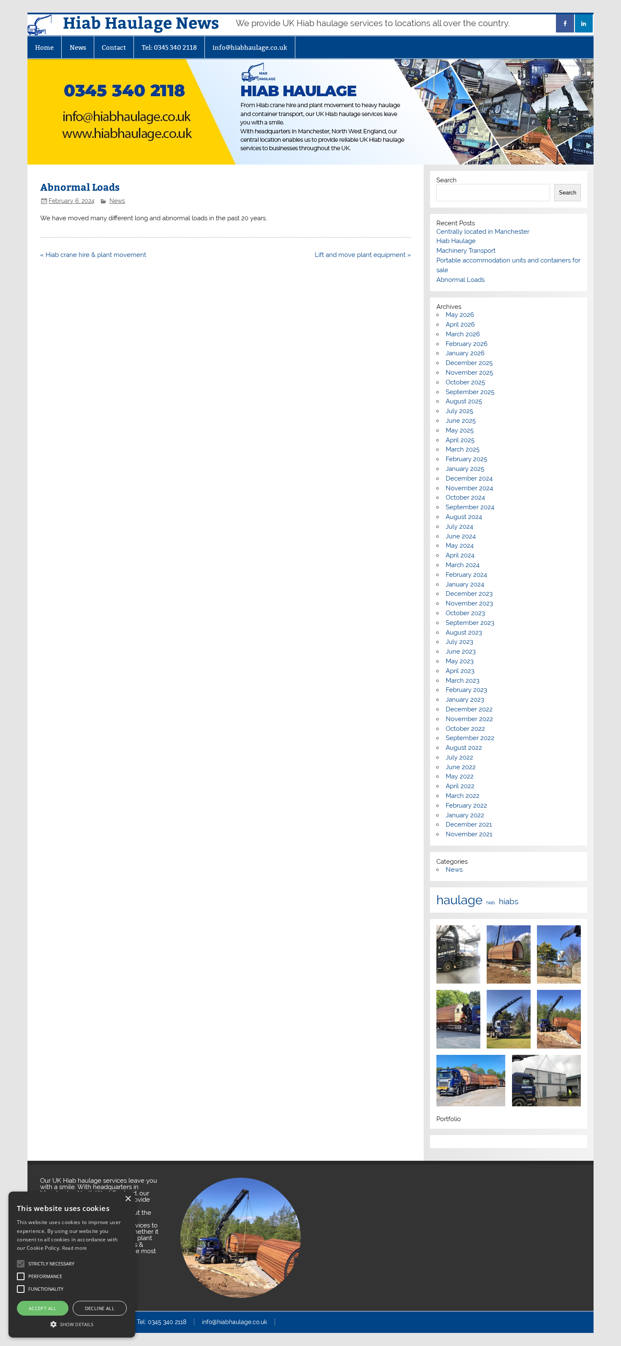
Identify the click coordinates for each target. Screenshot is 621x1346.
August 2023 (464, 632)
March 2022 (462, 796)
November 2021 (469, 834)
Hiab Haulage (456, 241)
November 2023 (469, 603)
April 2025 (460, 440)
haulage (459, 900)
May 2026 (460, 315)
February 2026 (467, 344)
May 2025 (460, 430)
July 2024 (459, 526)
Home (44, 47)
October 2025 (465, 382)
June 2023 (461, 651)
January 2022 (465, 815)
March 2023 (462, 680)
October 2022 (465, 728)
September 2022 (470, 738)
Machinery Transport (466, 250)
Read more (74, 1248)
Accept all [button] (43, 1308)
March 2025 (462, 449)
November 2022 (469, 719)
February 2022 (466, 805)
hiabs (508, 901)
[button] (72, 1323)
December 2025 (469, 363)
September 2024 (470, 507)
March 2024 (462, 565)
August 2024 (464, 517)
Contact (114, 47)
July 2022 (459, 757)
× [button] (128, 1199)
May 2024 (460, 545)
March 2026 (463, 334)
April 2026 (460, 324)
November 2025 (469, 372)
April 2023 (460, 671)
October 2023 (465, 613)
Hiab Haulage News (141, 22)
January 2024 (465, 584)
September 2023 (470, 623)
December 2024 (469, 478)
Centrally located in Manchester (482, 231)
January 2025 (465, 469)
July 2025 (459, 411)
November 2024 (469, 488)
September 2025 (470, 392)
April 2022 (460, 786)
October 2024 (465, 497)
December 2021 (469, 824)
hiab (490, 902)
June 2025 (461, 420)
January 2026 (465, 353)
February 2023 (466, 690)
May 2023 (460, 661)
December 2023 (469, 593)
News (78, 47)
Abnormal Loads (460, 280)
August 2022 (464, 747)
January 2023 (465, 699)
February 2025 (466, 459)
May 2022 (460, 776)
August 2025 (464, 401)
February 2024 (466, 574)
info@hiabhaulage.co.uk (249, 47)
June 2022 (461, 767)
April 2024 (460, 555)
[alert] (71, 1265)
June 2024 (461, 536)
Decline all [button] (99, 1308)
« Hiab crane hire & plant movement (93, 255)
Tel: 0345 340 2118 (169, 47)
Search (446, 180)
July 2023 (459, 642)
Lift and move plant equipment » (363, 255)
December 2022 (469, 709)
